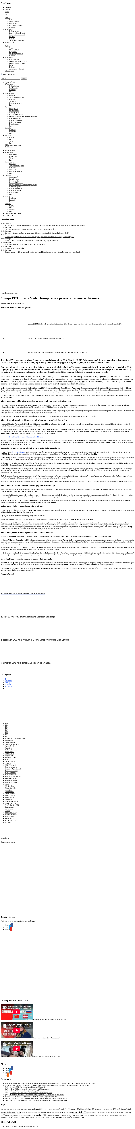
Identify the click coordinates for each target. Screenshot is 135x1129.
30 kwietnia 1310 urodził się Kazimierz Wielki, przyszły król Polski (34, 1096)
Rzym (97, 1115)
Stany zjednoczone (108, 1115)
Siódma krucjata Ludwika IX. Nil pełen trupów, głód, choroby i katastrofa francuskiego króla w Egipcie (39, 237)
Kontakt (12, 27)
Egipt (56, 1109)
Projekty (8, 128)
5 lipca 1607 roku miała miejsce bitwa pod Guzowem (27, 1091)
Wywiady (12, 101)
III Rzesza (108, 1109)
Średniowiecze (14, 111)
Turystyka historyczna (16, 97)
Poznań (65, 1115)
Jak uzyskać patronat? (16, 40)
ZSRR (66, 1117)
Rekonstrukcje (14, 86)
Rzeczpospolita (89, 1115)
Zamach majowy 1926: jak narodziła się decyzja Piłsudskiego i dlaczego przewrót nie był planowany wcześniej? (42, 252)
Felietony (12, 95)
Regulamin (13, 23)
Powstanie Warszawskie (54, 1115)
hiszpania (100, 1109)
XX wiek (58, 1117)
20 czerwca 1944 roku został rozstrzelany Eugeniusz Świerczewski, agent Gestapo (36, 1095)
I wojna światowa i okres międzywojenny (23, 116)
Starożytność (13, 109)
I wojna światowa (18, 452)
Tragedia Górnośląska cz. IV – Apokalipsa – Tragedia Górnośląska (27, 1083)
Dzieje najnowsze (15, 122)
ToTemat (8, 1096)
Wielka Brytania (20, 1117)
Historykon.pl (8, 1121)
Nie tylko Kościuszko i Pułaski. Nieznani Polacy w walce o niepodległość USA (31, 229)
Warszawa (7, 1117)
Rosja (79, 1115)
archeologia (36, 1109)
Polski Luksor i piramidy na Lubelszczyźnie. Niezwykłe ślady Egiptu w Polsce (31, 240)
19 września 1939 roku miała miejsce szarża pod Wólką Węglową (73, 1083)
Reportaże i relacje (15, 103)
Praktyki (12, 37)
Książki (11, 137)
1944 (3, 1109)
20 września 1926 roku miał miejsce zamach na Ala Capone (70, 1085)
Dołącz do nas (14, 31)
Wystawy (12, 90)
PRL (72, 1115)
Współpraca (9, 29)
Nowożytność (14, 112)
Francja (64, 1109)
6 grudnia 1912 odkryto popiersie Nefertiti (41, 338)
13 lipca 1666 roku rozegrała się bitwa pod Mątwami (27, 1087)
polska (41, 1115)
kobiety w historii (47, 1112)
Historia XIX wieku (16, 114)
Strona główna (10, 82)
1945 (9, 1109)
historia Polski (88, 1109)
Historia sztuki (14, 124)
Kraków (67, 1112)
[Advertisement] (31, 706)
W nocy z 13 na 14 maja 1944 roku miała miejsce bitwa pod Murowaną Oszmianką (39, 1100)
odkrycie (9, 1115)
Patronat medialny (28, 1115)
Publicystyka (9, 93)
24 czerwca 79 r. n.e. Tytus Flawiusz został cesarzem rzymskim (31, 1093)
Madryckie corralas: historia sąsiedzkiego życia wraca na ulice (25, 244)
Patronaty (12, 132)
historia (75, 1109)
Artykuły (8, 107)
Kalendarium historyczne (9, 293)
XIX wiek (39, 1117)
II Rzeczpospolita (15, 118)
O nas (11, 20)
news (80, 1112)
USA (125, 1115)
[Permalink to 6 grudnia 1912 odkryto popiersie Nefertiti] (16, 338)
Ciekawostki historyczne (13, 145)
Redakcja (8, 18)
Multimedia (9, 147)
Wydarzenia (9, 84)
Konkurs (58, 1112)
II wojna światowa (15, 120)
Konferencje (13, 88)
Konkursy (12, 130)
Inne (10, 92)
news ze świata (105, 1112)
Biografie (12, 99)
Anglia (24, 1109)
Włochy (30, 1117)
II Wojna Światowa (121, 1109)
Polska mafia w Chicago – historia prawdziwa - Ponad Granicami (27, 1085)
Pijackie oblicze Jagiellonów (14, 248)
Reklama (12, 39)
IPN (24, 1112)
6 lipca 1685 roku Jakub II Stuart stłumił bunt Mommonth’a (29, 1089)
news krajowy (94, 1112)
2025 (16, 1109)
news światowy (118, 1112)
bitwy (48, 1109)
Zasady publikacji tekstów (18, 33)
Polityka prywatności (16, 25)
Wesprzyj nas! (9, 42)
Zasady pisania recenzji (17, 35)
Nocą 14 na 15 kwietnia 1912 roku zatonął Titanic (26, 437)
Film (10, 139)
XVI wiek (48, 1117)
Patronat (16, 1115)
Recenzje (8, 135)
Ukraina (118, 1115)
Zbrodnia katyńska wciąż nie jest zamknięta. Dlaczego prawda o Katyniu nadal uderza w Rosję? (37, 233)
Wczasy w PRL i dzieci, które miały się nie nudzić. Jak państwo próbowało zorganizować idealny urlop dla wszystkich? (45, 225)
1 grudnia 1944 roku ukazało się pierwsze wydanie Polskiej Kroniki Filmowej (52, 352)
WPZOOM (36, 1126)
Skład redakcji (14, 21)
